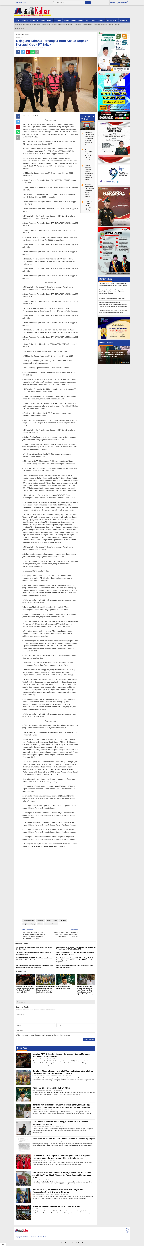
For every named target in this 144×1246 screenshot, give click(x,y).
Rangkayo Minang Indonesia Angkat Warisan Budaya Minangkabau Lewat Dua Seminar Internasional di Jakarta (45, 990)
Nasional (32, 47)
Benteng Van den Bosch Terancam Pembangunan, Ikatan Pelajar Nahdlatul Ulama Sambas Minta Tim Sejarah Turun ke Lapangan (86, 990)
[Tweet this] (23, 52)
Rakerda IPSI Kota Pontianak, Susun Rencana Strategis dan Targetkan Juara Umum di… (89, 138)
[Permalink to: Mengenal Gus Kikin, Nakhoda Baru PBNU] (65, 979)
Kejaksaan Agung (29, 924)
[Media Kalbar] (32, 11)
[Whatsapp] (32, 52)
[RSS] (126, 1231)
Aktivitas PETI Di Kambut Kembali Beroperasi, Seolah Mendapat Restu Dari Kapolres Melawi (113, 284)
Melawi (38, 1058)
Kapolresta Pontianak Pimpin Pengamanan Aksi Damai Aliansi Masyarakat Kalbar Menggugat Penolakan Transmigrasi (33, 934)
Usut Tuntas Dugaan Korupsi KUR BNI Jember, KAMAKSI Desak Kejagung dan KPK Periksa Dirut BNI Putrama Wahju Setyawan (75, 960)
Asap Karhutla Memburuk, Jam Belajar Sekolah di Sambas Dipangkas (63, 1139)
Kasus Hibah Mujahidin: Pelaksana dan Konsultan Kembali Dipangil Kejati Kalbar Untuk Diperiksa (66, 933)
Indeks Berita (42, 1237)
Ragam (59, 1075)
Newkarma (68, 1243)
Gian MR (80, 1243)
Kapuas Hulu (35, 1179)
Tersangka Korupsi (51, 924)
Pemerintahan (40, 1126)
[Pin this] (28, 52)
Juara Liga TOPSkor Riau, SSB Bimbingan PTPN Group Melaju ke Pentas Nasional (89, 190)
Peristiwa (37, 47)
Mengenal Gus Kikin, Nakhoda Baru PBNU (51, 1088)
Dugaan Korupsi (29, 920)
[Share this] (18, 52)
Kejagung (63, 920)
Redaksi (33, 1237)
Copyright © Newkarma (22, 1237)
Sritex (40, 924)
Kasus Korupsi (52, 920)
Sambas (39, 1109)
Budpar (34, 1075)
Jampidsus (40, 920)
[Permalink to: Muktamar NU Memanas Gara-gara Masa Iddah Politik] (23, 1212)
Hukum (27, 47)
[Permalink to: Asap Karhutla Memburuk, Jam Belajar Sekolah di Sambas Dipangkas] (23, 1145)
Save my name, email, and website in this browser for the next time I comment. (44, 1035)
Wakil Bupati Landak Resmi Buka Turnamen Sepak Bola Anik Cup (89, 206)
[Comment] (37, 52)
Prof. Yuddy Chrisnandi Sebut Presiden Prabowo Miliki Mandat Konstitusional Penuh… (112, 354)
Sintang (45, 1160)
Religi (49, 1090)
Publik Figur (54, 1075)
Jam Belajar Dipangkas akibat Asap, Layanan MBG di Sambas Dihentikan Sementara (113, 311)
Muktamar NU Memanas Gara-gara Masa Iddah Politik (56, 1206)
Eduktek (39, 1075)
